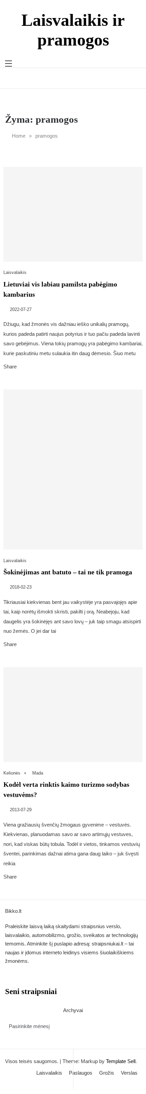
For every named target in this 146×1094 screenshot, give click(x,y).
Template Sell (120, 1061)
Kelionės (11, 773)
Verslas (129, 1073)
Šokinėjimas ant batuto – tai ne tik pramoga (67, 572)
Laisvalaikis (14, 272)
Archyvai (73, 1010)
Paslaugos (80, 1073)
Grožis (106, 1073)
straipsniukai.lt (107, 944)
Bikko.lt (13, 911)
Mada (37, 773)
